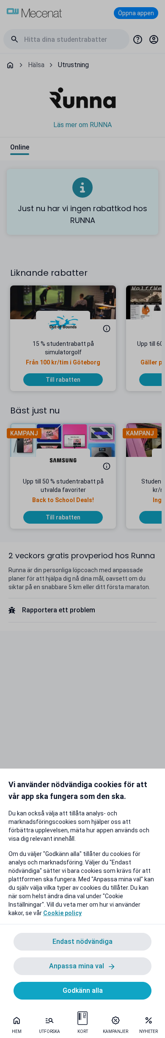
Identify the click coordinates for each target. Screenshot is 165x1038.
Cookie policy (62, 913)
